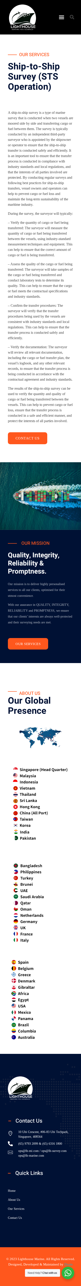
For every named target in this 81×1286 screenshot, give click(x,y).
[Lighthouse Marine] (25, 1088)
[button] (61, 17)
